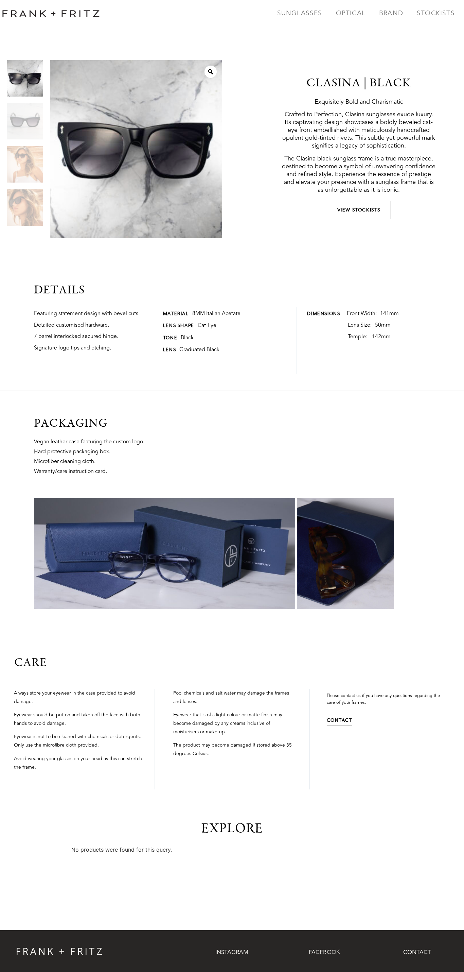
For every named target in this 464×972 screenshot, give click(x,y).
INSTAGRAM (231, 952)
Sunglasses (299, 13)
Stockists (436, 13)
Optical (350, 13)
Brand (391, 13)
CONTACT (417, 952)
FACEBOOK (324, 952)
